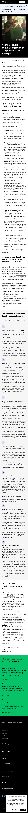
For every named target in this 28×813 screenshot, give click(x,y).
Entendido (23, 809)
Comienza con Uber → (7, 651)
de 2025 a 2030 (13, 604)
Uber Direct (10, 564)
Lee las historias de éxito (8, 702)
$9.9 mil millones (11, 596)
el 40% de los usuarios (12, 149)
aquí (20, 805)
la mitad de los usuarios (12, 81)
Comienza (22, 2)
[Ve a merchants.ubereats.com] (5, 2)
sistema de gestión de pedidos (11, 174)
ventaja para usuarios (17, 9)
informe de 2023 (21, 481)
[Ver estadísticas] (2, 683)
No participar (15, 809)
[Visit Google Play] (6, 796)
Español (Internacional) (8, 788)
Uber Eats (16, 433)
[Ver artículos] (2, 665)
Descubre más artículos (8, 668)
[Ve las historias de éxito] (2, 700)
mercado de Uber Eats (10, 614)
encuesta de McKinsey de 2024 (9, 283)
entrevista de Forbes (21, 274)
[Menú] (26, 2)
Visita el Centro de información (10, 686)
